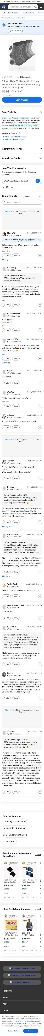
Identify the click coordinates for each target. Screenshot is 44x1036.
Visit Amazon (22, 100)
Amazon (10, 841)
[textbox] (19, 181)
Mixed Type (10, 136)
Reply (16, 255)
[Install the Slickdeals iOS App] (22, 982)
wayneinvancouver (15, 605)
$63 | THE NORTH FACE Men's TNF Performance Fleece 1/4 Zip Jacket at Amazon (28, 934)
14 (8, 77)
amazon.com (24, 118)
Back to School (13, 13)
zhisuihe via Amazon (10, 118)
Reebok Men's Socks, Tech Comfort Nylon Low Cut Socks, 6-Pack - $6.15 (10, 881)
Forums (13, 18)
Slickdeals (5, 18)
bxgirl (9, 371)
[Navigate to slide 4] (25, 69)
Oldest (27, 196)
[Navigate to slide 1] (19, 69)
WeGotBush (12, 584)
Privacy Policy (22, 1023)
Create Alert (16, 31)
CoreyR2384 (12, 339)
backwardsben (13, 314)
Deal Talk (21, 18)
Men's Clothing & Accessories (15, 828)
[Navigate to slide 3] (23, 69)
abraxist (10, 732)
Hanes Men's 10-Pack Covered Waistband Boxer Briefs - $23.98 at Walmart (29, 881)
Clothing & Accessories (15, 821)
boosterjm (11, 487)
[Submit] (5, 202)
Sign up (8, 211)
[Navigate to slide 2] (21, 69)
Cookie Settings (14, 1031)
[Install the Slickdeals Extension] (22, 968)
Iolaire (10, 673)
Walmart (6, 893)
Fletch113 (11, 233)
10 (25, 897)
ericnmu (10, 415)
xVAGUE (10, 392)
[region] (22, 1025)
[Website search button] (35, 6)
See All (38, 855)
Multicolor (9, 139)
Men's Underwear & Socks (15, 835)
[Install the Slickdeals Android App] (22, 975)
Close (30, 1031)
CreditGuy (11, 268)
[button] (10, 77)
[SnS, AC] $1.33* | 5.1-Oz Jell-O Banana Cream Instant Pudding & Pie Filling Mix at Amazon (11, 934)
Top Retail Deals (28, 13)
